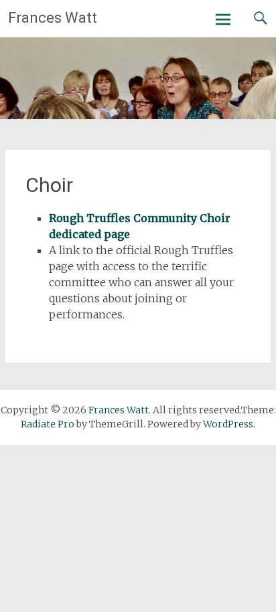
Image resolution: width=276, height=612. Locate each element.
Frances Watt (52, 17)
